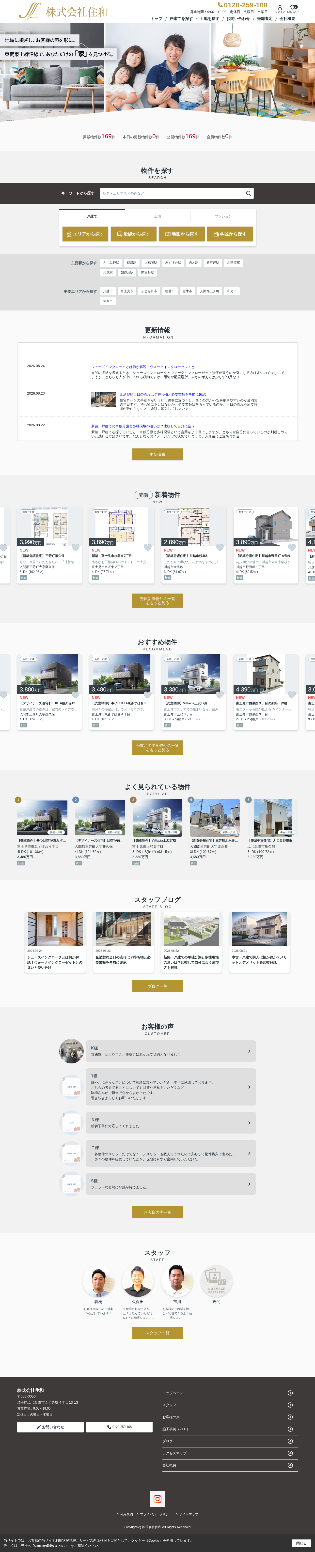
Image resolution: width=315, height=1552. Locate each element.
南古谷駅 (147, 272)
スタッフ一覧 (157, 1333)
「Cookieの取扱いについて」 (51, 1546)
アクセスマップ (174, 1453)
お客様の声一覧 (157, 1212)
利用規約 (126, 1514)
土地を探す (210, 18)
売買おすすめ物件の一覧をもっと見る (157, 747)
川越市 (108, 291)
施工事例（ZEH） (176, 1429)
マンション (223, 216)
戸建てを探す (181, 18)
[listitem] (50, 545)
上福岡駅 (150, 262)
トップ (156, 18)
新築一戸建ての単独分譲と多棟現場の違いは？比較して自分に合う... (144, 426)
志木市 (187, 291)
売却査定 (265, 18)
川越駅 (108, 272)
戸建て (92, 216)
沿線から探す (137, 233)
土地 (157, 216)
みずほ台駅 (173, 262)
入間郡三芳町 (209, 291)
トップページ (172, 1393)
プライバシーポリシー (156, 1514)
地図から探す (185, 233)
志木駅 (194, 262)
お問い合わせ (238, 18)
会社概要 (287, 18)
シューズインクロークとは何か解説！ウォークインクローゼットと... (144, 367)
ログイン (280, 11)
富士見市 (127, 291)
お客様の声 (171, 1417)
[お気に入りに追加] (75, 547)
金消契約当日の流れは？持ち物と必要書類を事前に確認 (163, 394)
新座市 (108, 301)
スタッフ (169, 1405)
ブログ (167, 1441)
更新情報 (157, 454)
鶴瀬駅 (132, 262)
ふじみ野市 (149, 291)
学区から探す (233, 233)
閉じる (301, 1543)
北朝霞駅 (233, 262)
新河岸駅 (212, 262)
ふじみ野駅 (111, 262)
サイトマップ (188, 1514)
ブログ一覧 (157, 986)
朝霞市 (170, 291)
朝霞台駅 (127, 272)
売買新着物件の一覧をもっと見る (157, 601)
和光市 (232, 291)
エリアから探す (88, 233)
